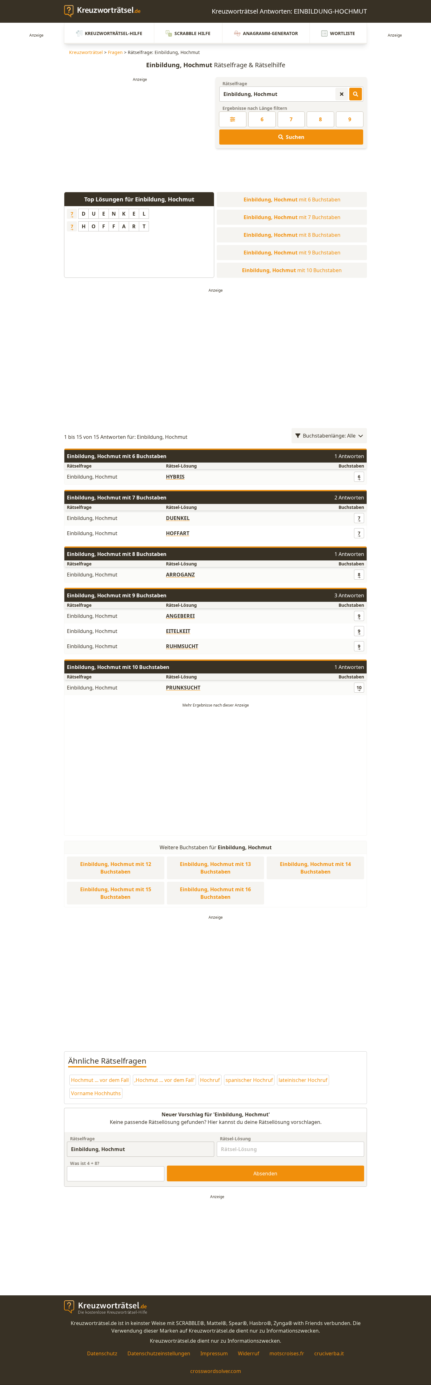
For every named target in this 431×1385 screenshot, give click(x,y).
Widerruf (248, 1353)
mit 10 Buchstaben (292, 270)
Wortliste (342, 33)
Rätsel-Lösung (235, 1139)
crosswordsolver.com (215, 1371)
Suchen (295, 137)
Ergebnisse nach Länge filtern (254, 108)
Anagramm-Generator (270, 33)
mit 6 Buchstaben (292, 199)
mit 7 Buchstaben (292, 217)
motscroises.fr (286, 1353)
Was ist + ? (84, 1163)
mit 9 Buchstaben (292, 252)
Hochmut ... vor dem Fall (100, 1080)
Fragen (115, 52)
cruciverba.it (329, 1353)
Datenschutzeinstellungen (158, 1353)
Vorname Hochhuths (96, 1093)
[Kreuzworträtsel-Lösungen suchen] (355, 94)
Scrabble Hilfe (192, 33)
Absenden (265, 1173)
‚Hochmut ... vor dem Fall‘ (164, 1080)
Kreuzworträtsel (86, 52)
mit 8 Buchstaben (292, 234)
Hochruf (210, 1080)
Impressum (214, 1353)
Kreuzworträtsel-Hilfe (113, 33)
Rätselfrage (234, 84)
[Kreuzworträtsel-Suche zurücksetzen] (341, 94)
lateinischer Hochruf (303, 1080)
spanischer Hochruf (249, 1080)
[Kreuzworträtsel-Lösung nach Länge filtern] (232, 119)
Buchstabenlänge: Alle (329, 435)
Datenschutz (102, 1353)
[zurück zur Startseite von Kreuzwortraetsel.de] (105, 11)
